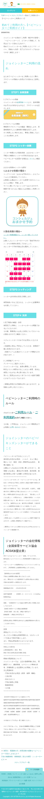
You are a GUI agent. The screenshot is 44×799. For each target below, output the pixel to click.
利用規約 (5, 780)
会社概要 (22, 784)
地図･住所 (27, 780)
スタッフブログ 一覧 (22, 762)
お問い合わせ (15, 427)
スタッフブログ (17, 15)
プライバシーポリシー (16, 780)
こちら (30, 159)
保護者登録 (17, 777)
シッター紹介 (22, 774)
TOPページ (5, 15)
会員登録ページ (22, 102)
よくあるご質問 (32, 774)
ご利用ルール (23, 412)
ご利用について (11, 774)
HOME (3, 774)
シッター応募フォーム (28, 777)
